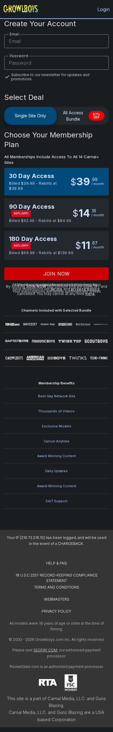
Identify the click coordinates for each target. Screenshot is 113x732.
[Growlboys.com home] (20, 9)
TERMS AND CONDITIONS (56, 587)
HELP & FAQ (56, 563)
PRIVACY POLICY (56, 611)
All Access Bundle (81, 115)
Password (19, 56)
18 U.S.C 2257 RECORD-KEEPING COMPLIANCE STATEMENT (57, 578)
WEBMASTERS (56, 599)
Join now (56, 274)
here (90, 293)
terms (56, 289)
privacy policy (85, 289)
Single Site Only (30, 115)
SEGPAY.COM (45, 650)
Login (103, 9)
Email (14, 34)
